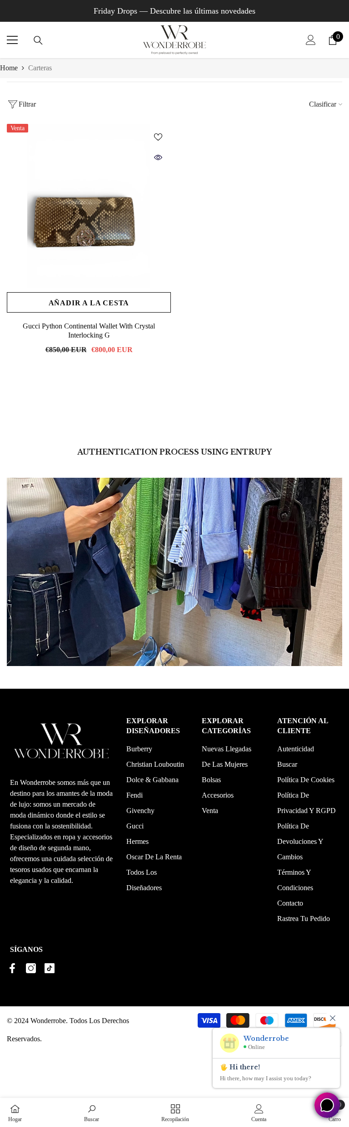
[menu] (12, 39)
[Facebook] (12, 968)
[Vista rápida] (158, 157)
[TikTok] (49, 968)
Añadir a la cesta (89, 303)
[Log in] (311, 40)
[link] (91, 1112)
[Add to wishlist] (158, 136)
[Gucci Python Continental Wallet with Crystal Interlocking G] (89, 206)
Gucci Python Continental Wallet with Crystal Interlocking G (89, 330)
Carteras (40, 68)
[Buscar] (38, 40)
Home (9, 68)
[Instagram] (31, 968)
